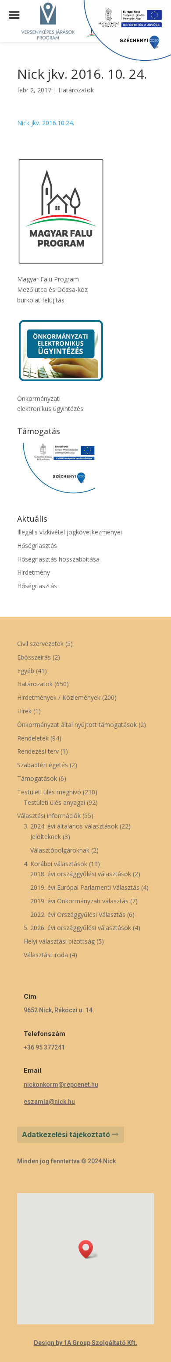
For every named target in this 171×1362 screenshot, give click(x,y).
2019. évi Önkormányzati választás (79, 901)
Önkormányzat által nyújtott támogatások (77, 724)
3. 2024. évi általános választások (71, 826)
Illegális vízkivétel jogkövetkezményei (69, 532)
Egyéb (25, 671)
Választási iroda (46, 955)
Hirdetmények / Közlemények (58, 697)
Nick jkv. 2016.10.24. (45, 123)
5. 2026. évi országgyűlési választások (77, 927)
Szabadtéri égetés (42, 765)
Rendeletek (33, 738)
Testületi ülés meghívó (49, 792)
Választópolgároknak (59, 850)
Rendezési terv (38, 751)
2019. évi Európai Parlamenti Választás (84, 887)
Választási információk (49, 815)
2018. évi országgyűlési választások (80, 874)
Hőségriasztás (37, 545)
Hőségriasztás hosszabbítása (58, 559)
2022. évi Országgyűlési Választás (77, 914)
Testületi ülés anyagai (54, 802)
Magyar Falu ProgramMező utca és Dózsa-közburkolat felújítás (52, 289)
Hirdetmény (33, 572)
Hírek (24, 711)
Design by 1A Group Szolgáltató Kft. (85, 1342)
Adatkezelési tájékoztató (66, 1134)
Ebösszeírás (34, 657)
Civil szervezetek (40, 643)
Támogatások (37, 778)
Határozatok (76, 90)
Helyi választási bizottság (59, 941)
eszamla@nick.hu (49, 1101)
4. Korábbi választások (55, 864)
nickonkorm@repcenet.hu (61, 1084)
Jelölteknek (45, 836)
